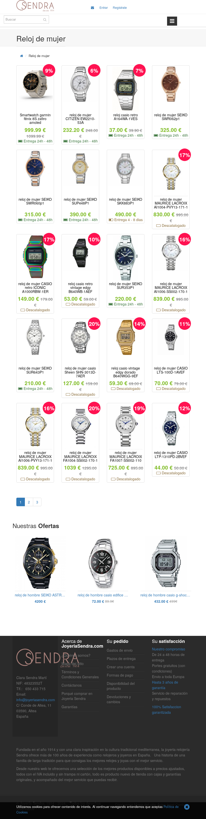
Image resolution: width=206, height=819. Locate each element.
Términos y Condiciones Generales (80, 674)
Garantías (69, 706)
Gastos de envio (120, 650)
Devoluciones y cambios (119, 699)
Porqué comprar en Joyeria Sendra (77, 696)
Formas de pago (120, 675)
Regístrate (120, 7)
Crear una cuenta (121, 666)
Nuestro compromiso (168, 648)
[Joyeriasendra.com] (35, 5)
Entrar (103, 7)
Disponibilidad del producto (121, 686)
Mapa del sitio (73, 663)
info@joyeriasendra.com (35, 699)
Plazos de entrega (121, 658)
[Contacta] (92, 7)
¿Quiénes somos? (76, 655)
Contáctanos (72, 685)
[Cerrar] (187, 807)
